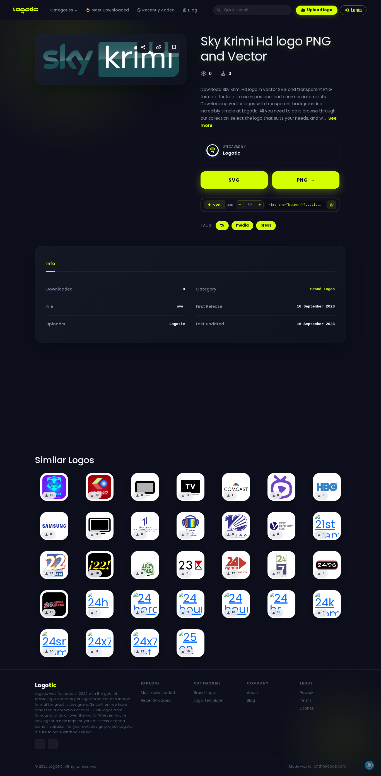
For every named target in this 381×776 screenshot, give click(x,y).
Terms (306, 700)
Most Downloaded (109, 10)
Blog (192, 10)
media (242, 225)
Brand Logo (204, 692)
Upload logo (319, 10)
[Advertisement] (190, 402)
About (252, 692)
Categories (62, 10)
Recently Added (158, 10)
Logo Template (208, 700)
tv (222, 225)
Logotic (55, 766)
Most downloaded (158, 692)
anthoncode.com (330, 766)
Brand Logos (322, 289)
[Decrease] (239, 205)
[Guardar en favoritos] (174, 47)
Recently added (156, 700)
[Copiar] (331, 204)
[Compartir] (143, 47)
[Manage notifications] (369, 765)
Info (50, 263)
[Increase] (259, 205)
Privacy (306, 692)
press (266, 225)
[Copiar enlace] (158, 47)
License (307, 708)
